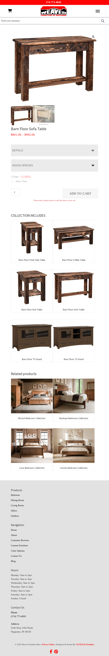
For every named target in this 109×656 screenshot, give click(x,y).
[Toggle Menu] (98, 11)
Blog (13, 561)
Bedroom (15, 495)
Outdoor (15, 516)
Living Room (17, 505)
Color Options (18, 550)
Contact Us (16, 556)
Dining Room (17, 500)
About (14, 535)
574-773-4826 (53, 2)
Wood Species (22, 165)
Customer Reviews (20, 540)
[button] (93, 36)
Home (14, 530)
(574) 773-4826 (18, 616)
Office (14, 510)
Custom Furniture (19, 545)
